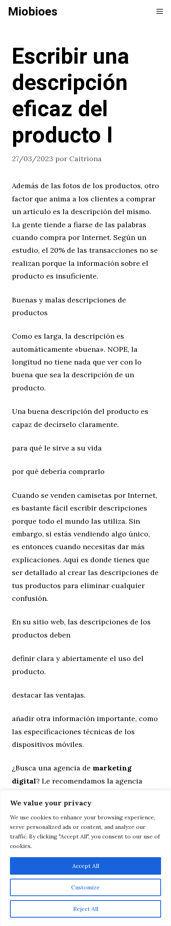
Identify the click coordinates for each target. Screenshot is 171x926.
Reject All (85, 908)
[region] (85, 858)
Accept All (85, 865)
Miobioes (32, 12)
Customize (85, 887)
